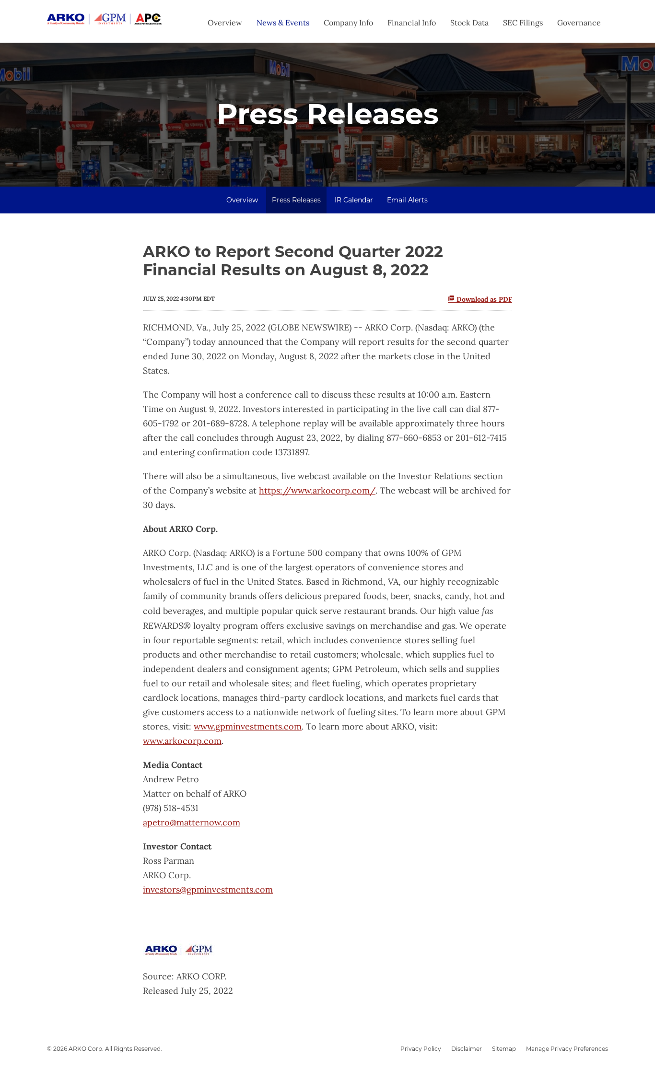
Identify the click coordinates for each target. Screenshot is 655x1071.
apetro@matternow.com (191, 822)
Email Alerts (407, 200)
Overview (225, 22)
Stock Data (469, 22)
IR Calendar (354, 200)
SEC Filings (523, 22)
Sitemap (504, 1049)
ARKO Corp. (86, 1048)
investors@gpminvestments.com (208, 889)
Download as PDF (483, 299)
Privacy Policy (420, 1049)
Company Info (348, 22)
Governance (579, 22)
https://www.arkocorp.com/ (317, 490)
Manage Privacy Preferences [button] (567, 1049)
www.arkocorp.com (182, 740)
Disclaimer (466, 1049)
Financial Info (411, 22)
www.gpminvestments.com (248, 726)
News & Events (283, 22)
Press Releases (296, 200)
